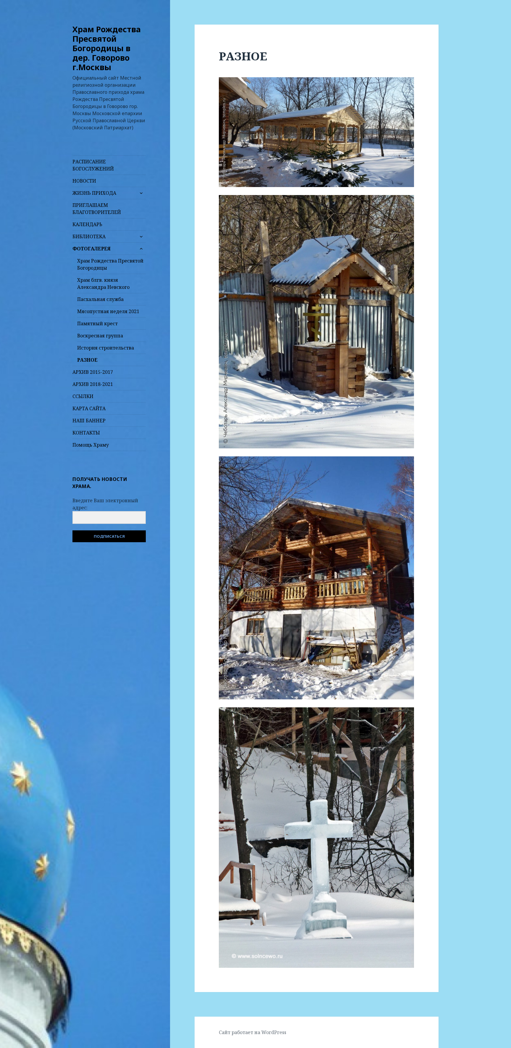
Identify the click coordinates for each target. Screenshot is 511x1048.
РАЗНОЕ (87, 360)
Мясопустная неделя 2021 (108, 311)
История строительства (105, 347)
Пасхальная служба (100, 299)
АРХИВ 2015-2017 (92, 372)
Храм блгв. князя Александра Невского (103, 283)
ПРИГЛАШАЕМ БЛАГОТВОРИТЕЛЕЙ (96, 208)
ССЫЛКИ (82, 396)
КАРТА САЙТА (89, 408)
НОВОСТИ (84, 181)
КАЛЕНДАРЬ (87, 224)
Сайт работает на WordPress (252, 1032)
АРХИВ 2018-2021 (92, 384)
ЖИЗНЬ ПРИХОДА (94, 193)
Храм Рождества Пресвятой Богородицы (110, 264)
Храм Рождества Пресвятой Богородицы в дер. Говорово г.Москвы (106, 48)
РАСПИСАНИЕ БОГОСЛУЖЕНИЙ (93, 165)
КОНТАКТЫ (86, 432)
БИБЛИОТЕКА (89, 236)
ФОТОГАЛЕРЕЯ (91, 248)
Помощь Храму (90, 445)
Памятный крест (97, 323)
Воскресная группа (100, 335)
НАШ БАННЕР (89, 420)
